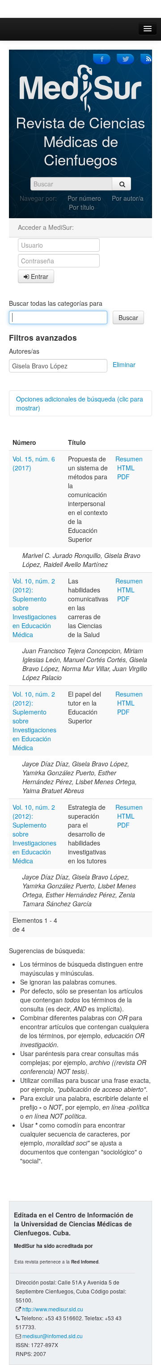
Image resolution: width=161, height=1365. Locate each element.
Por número (84, 198)
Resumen (129, 458)
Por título (81, 207)
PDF (123, 476)
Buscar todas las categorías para (55, 303)
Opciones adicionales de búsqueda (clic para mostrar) (79, 403)
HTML (126, 467)
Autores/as (24, 351)
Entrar (38, 276)
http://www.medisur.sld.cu (52, 1309)
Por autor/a (128, 198)
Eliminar (124, 364)
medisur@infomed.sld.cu (52, 1336)
